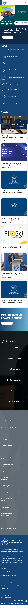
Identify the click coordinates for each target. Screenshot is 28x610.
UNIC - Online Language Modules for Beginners (8, 489)
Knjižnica (5, 443)
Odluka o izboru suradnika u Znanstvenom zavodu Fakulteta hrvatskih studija (12, 196)
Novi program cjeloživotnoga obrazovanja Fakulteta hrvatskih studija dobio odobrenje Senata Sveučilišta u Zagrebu (13, 169)
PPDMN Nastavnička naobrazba (7, 482)
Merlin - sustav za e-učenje (7, 468)
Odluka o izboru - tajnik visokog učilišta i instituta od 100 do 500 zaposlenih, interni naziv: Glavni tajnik (13, 307)
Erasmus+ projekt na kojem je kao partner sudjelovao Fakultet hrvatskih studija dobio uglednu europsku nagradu (13, 252)
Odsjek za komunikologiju (13, 66)
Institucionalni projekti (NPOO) (7, 461)
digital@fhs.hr (18, 589)
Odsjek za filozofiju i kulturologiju (15, 73)
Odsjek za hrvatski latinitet (13, 93)
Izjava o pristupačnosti (6, 601)
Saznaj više (4, 143)
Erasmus (14, 395)
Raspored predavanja (14, 362)
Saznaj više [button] (7, 40)
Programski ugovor (8, 454)
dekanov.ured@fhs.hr (9, 586)
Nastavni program (14, 384)
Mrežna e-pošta (14, 373)
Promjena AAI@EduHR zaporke (7, 424)
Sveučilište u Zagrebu (8, 496)
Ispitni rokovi (14, 405)
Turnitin (5, 475)
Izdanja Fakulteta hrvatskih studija (6, 518)
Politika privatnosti (5, 597)
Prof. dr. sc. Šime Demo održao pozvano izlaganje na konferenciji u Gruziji (13, 278)
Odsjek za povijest (11, 100)
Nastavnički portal (7, 449)
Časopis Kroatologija (8, 524)
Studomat (14, 351)
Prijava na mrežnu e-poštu (9, 431)
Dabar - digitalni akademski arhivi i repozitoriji (8, 531)
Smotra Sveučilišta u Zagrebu (7, 503)
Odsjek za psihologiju (12, 107)
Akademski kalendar (8, 417)
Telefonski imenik (5, 595)
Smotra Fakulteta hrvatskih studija (6, 510)
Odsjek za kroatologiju (12, 60)
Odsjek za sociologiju (14, 87)
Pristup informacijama (6, 599)
